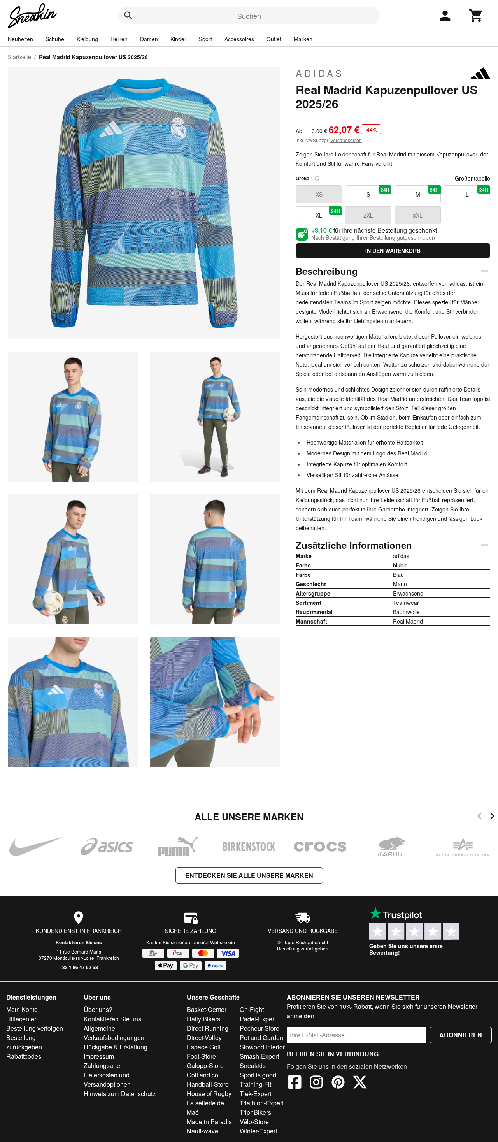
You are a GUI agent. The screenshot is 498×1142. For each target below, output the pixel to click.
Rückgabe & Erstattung (115, 1046)
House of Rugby (209, 1093)
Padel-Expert (258, 1018)
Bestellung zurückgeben (302, 948)
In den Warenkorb (393, 251)
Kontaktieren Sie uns (79, 942)
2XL (368, 215)
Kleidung (87, 39)
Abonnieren (460, 1034)
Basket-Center (206, 1009)
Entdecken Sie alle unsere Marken (249, 875)
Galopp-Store (205, 1065)
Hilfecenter (21, 1018)
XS (319, 194)
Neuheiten (20, 39)
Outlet (274, 39)
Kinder (178, 39)
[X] (360, 1083)
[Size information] (317, 178)
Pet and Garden (261, 1037)
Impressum (99, 1056)
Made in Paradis (209, 1121)
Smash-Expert (259, 1056)
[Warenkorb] (476, 15)
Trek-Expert (255, 1093)
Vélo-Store (254, 1121)
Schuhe (55, 39)
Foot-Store (201, 1056)
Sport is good (258, 1074)
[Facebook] (294, 1083)
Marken (303, 39)
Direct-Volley (204, 1037)
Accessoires (239, 39)
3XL (418, 215)
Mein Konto (22, 1009)
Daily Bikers (203, 1018)
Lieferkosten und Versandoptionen (107, 1079)
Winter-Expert (258, 1130)
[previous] (479, 817)
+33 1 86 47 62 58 (79, 967)
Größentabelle (472, 178)
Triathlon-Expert (262, 1102)
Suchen (249, 16)
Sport (205, 39)
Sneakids (253, 1065)
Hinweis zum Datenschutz (120, 1093)
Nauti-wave (202, 1130)
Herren (119, 39)
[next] (492, 817)
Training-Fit (255, 1084)
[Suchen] (128, 15)
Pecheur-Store (259, 1028)
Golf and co (202, 1074)
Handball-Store (208, 1084)
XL (328, 213)
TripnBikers (255, 1112)
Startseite (19, 57)
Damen (149, 39)
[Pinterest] (338, 1083)
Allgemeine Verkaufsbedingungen (114, 1033)
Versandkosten (346, 140)
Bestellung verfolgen (34, 1028)
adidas (320, 73)
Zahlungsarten (104, 1065)
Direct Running (207, 1028)
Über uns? (98, 1009)
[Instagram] (316, 1083)
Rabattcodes (23, 1056)
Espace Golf (204, 1046)
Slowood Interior (262, 1046)
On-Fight (252, 1009)
